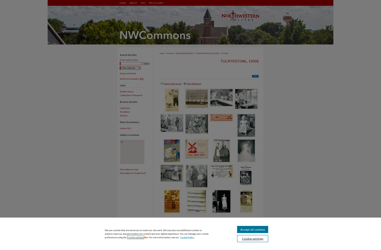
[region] (190, 233)
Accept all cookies (252, 229)
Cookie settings (136, 237)
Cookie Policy (187, 237)
